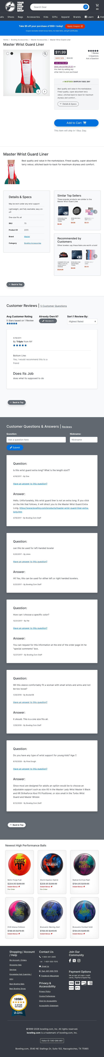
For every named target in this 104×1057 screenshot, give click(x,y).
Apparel (65, 17)
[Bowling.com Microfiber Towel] (63, 210)
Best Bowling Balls (16, 984)
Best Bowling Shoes (17, 989)
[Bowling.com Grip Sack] (90, 210)
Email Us (45, 966)
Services (12, 970)
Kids (46, 17)
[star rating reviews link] (90, 51)
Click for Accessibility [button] (48, 1001)
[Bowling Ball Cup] (77, 210)
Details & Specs (68, 104)
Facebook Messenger (49, 976)
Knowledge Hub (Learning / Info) (20, 976)
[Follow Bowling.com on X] (75, 961)
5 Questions (94, 56)
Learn (90, 17)
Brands (77, 17)
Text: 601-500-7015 (49, 971)
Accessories (33, 17)
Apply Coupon (74, 26)
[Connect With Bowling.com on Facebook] (71, 961)
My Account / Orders (18, 960)
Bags (20, 17)
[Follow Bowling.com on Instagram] (79, 961)
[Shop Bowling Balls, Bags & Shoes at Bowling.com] (14, 7)
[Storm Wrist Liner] (90, 254)
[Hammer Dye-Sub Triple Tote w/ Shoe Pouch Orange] (63, 254)
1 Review (95, 53)
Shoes (11, 17)
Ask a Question (92, 59)
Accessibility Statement (48, 1006)
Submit (16, 447)
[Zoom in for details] (45, 53)
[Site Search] (85, 6)
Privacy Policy (45, 991)
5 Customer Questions (53, 306)
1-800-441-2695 (48, 957)
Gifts (54, 17)
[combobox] (57, 7)
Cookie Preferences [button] (47, 996)
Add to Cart (75, 122)
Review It (48, 321)
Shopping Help (15, 965)
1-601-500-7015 (51, 962)
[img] (71, 988)
